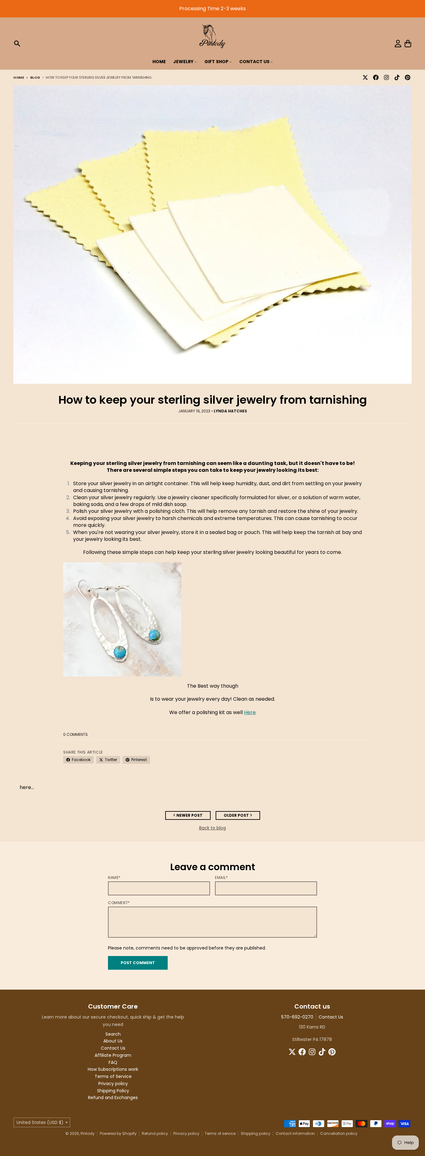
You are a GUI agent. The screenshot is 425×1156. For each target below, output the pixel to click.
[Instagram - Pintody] (386, 77)
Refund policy (155, 1133)
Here (250, 712)
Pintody (88, 1133)
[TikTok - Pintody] (397, 77)
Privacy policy (186, 1133)
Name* (114, 877)
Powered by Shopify (118, 1133)
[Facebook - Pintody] (376, 77)
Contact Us (331, 1017)
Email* (221, 877)
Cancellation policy (338, 1133)
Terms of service (220, 1133)
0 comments (75, 734)
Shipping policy (255, 1133)
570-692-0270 (297, 1017)
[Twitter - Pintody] (365, 77)
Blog (35, 77)
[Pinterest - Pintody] (408, 77)
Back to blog (212, 828)
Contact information (295, 1133)
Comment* (119, 902)
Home (18, 77)
